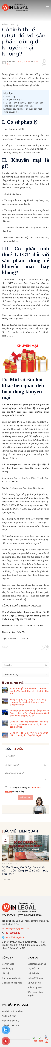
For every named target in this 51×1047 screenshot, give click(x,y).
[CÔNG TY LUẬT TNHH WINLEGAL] (15, 7)
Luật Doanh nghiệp (36, 964)
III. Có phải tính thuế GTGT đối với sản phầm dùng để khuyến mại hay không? (23, 104)
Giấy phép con (34, 987)
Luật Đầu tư (33, 968)
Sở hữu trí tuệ (34, 982)
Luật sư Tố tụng (35, 978)
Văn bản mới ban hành (13, 1011)
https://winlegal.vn (14, 937)
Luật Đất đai (33, 973)
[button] (47, 7)
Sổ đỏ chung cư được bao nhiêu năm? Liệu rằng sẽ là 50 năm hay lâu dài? (25, 871)
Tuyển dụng (7, 968)
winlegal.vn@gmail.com (17, 928)
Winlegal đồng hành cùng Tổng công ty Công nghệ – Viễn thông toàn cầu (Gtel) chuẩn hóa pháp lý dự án (29, 713)
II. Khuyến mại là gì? (12, 100)
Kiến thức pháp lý (10, 1020)
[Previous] (2, 859)
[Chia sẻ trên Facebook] (44, 61)
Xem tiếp (6, 879)
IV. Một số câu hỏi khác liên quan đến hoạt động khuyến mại (22, 110)
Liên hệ (5, 973)
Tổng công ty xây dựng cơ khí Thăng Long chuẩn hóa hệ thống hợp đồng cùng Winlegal (28, 702)
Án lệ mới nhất (9, 1016)
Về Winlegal (8, 964)
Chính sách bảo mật (12, 982)
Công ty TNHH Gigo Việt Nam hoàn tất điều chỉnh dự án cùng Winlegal (29, 734)
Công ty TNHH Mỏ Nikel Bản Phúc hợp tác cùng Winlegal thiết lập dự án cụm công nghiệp (29, 724)
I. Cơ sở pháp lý (10, 96)
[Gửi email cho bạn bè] (44, 64)
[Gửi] (46, 664)
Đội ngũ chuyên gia (11, 978)
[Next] (48, 859)
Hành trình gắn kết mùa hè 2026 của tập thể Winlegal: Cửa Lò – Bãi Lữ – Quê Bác (29, 691)
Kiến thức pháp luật (10, 24)
